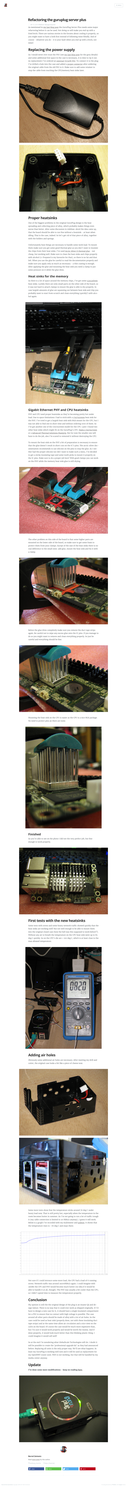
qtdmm (81, 1223)
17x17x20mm (79, 417)
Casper (120, 1484)
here (80, 1370)
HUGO (114, 1484)
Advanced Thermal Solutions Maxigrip (49, 433)
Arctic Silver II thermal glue (77, 251)
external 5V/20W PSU (66, 61)
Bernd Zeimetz (34, 1456)
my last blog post (51, 27)
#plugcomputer (50, 25)
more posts (36, 1459)
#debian (41, 25)
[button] (36, 1468)
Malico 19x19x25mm (88, 430)
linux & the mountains (7, 1484)
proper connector (75, 64)
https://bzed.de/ (49, 1463)
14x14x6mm (92, 281)
